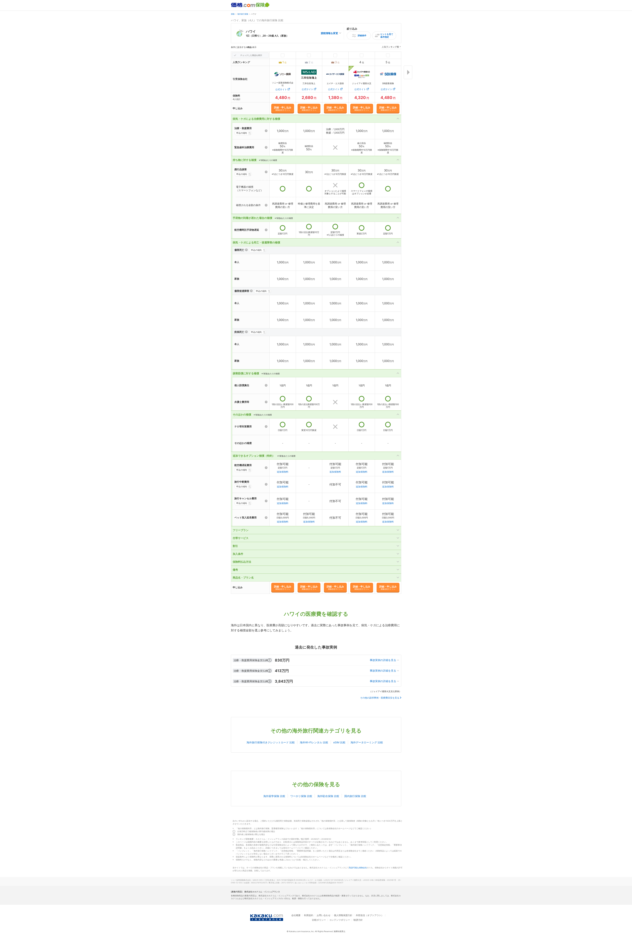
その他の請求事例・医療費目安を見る (379, 698)
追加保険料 (282, 471)
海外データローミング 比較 (367, 742)
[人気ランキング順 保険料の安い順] (391, 47)
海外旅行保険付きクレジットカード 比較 (271, 742)
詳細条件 (362, 35)
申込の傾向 (241, 133)
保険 (233, 14)
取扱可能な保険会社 (358, 867)
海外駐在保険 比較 (328, 796)
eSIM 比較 (339, 742)
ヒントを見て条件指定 (386, 35)
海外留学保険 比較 (274, 796)
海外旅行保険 (242, 14)
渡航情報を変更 (329, 33)
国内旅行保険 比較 (355, 796)
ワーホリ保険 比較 (301, 796)
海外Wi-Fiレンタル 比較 (314, 742)
